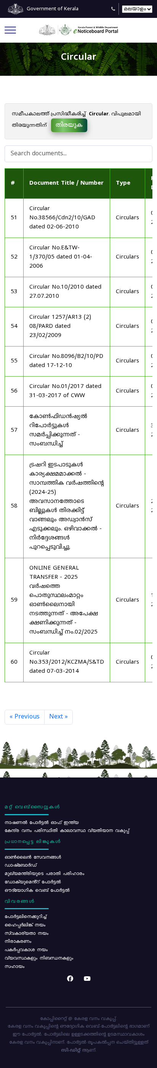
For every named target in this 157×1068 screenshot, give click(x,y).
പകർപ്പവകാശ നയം (26, 949)
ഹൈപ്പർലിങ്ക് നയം (25, 924)
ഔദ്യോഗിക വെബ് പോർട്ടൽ (37, 890)
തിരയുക (69, 125)
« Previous (25, 717)
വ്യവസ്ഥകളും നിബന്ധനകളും (39, 957)
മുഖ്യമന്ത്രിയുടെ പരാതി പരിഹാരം (44, 873)
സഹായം (14, 966)
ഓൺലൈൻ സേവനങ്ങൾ (33, 856)
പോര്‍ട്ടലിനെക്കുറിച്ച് (25, 916)
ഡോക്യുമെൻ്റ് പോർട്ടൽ (33, 881)
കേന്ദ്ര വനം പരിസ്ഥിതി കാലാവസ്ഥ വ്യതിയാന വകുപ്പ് (67, 830)
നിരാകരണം (18, 941)
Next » (58, 717)
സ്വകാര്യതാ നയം (26, 933)
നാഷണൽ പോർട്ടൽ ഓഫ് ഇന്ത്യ (41, 822)
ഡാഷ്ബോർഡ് (20, 864)
